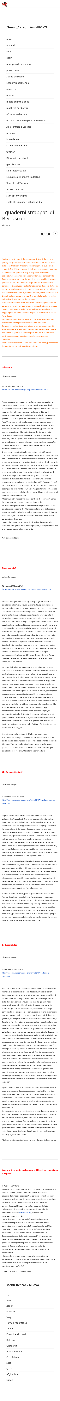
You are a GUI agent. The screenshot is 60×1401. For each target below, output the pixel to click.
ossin (9, 57)
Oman (9, 1379)
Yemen (10, 1328)
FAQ (8, 51)
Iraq (8, 1317)
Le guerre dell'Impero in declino (23, 176)
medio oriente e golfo (17, 101)
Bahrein (10, 1340)
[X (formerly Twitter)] (55, 233)
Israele (10, 1305)
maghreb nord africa (17, 107)
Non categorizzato (16, 170)
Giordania (11, 1345)
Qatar (9, 1368)
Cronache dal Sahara (17, 145)
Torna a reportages (16, 1322)
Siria (8, 1362)
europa (10, 95)
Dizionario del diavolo (17, 158)
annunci (10, 45)
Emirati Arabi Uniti (16, 1334)
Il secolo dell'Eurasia (17, 183)
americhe (11, 89)
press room (12, 70)
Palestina (11, 1311)
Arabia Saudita (14, 1351)
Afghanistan (12, 1374)
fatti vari (10, 151)
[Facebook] (42, 233)
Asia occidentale (14, 189)
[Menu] (56, 4)
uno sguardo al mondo (18, 64)
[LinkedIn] (48, 233)
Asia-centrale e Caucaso (18, 126)
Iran (8, 1300)
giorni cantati (13, 164)
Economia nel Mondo (17, 82)
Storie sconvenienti (16, 195)
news (9, 39)
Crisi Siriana (12, 1357)
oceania (10, 133)
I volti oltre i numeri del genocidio (24, 202)
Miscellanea (12, 139)
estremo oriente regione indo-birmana (26, 120)
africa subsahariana (16, 114)
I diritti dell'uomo (15, 76)
